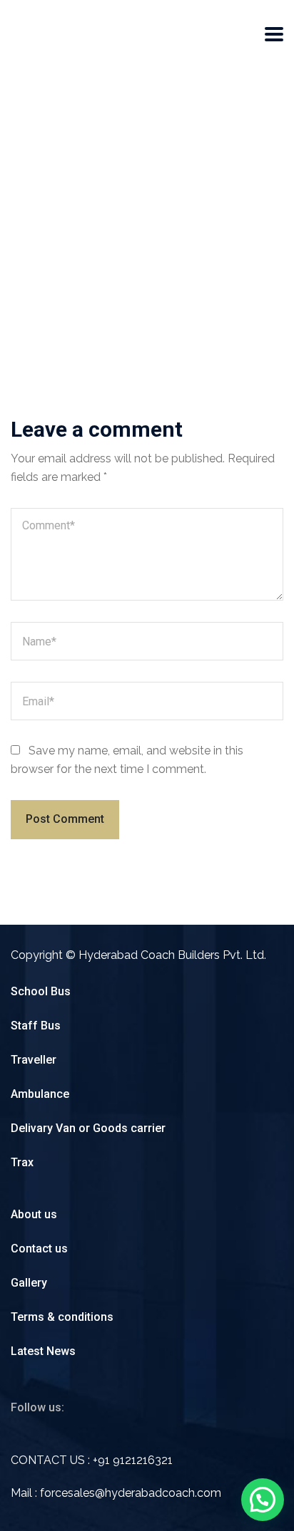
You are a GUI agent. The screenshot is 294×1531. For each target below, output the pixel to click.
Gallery (29, 1282)
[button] (262, 1499)
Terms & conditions (62, 1317)
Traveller (33, 1059)
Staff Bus (36, 1025)
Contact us (39, 1248)
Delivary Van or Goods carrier (88, 1128)
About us (34, 1214)
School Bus (41, 991)
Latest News (43, 1351)
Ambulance (40, 1094)
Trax (22, 1162)
